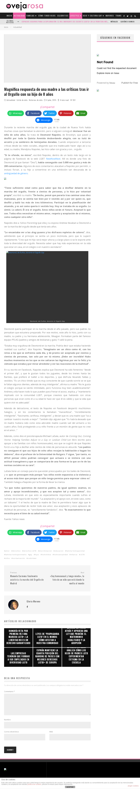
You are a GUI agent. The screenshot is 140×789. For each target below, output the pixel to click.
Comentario (9, 691)
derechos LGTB (29, 551)
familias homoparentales (16, 555)
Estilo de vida (22, 100)
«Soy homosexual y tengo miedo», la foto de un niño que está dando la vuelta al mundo (67, 578)
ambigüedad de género (16, 173)
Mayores (110, 15)
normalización (19, 558)
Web (51, 732)
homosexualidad (61, 555)
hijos (37, 555)
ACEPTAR (70, 787)
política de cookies (34, 784)
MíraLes (114, 21)
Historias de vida (36, 100)
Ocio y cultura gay (92, 15)
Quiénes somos (128, 21)
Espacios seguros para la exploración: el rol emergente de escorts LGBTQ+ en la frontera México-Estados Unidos (73, 21)
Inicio (9, 15)
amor (7, 551)
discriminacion (45, 551)
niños (7, 558)
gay (30, 555)
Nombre (7, 720)
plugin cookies (133, 786)
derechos (16, 551)
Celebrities (62, 15)
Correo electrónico (11, 732)
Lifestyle (74, 15)
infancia (74, 555)
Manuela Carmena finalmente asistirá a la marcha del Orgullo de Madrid (27, 578)
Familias (31, 15)
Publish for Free (129, 82)
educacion (59, 551)
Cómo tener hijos (47, 15)
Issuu (112, 82)
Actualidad (19, 15)
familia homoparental (75, 551)
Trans (119, 15)
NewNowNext (53, 158)
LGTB (82, 555)
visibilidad (32, 558)
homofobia (46, 555)
